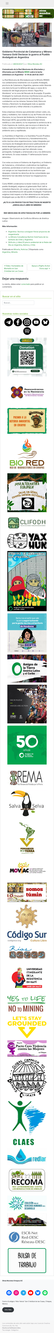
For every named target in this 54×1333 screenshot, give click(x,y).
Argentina (6, 252)
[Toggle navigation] (7, 3)
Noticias (24, 249)
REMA (27, 72)
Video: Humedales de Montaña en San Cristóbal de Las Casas (13, 268)
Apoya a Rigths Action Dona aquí (41, 267)
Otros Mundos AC (35, 64)
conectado (25, 284)
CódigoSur (14, 1330)
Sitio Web (8, 1310)
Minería (17, 249)
